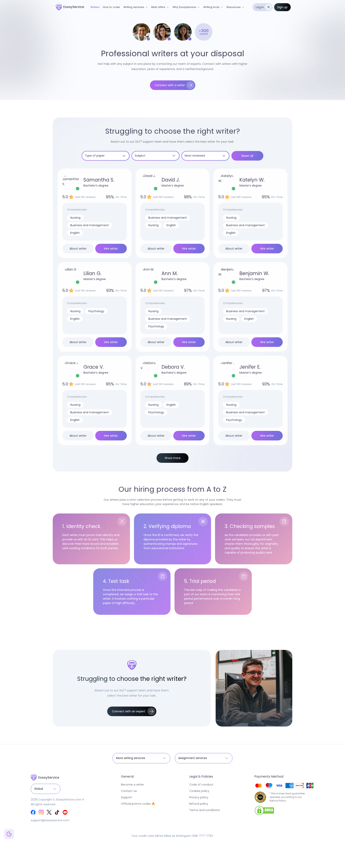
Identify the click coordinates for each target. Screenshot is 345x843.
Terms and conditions (204, 810)
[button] (135, 7)
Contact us (129, 791)
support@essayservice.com (50, 820)
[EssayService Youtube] (65, 812)
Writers (95, 7)
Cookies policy (199, 791)
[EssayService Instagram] (41, 812)
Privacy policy (198, 797)
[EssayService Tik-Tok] (57, 812)
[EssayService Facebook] (33, 812)
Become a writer (132, 785)
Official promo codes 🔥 (138, 804)
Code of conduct (201, 785)
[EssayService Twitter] (49, 812)
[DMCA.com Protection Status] (264, 810)
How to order (111, 7)
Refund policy (198, 804)
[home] (70, 7)
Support (126, 797)
